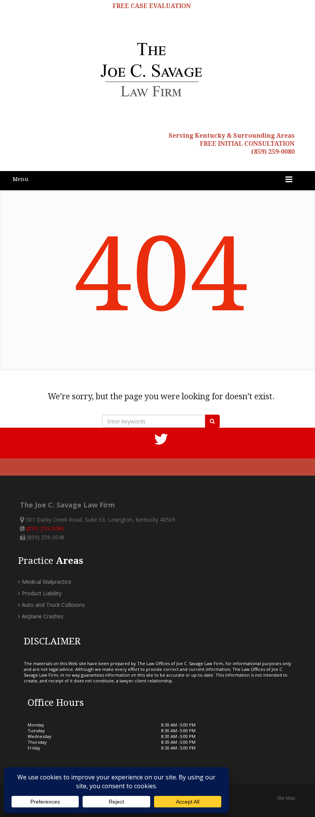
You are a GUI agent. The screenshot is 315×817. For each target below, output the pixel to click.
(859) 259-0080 (273, 151)
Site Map (286, 798)
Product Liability (41, 593)
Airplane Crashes (42, 616)
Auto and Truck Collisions (53, 604)
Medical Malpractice (46, 581)
